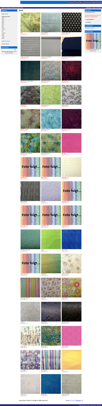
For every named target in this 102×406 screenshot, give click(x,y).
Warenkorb (88, 7)
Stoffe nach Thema (6, 41)
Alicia (22, 32)
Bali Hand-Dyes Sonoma (66, 129)
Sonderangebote (5, 43)
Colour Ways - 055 (65, 201)
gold (3, 24)
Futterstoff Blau (44, 322)
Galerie (94, 2)
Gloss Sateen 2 (24, 370)
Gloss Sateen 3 (44, 370)
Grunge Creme (23, 394)
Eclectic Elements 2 (24, 273)
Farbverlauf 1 (43, 273)
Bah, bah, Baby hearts (45, 81)
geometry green (44, 346)
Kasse (94, 7)
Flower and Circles (65, 273)
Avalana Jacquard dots (66, 32)
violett (3, 37)
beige (3, 18)
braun (3, 20)
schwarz (3, 33)
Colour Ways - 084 (44, 225)
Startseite (71, 2)
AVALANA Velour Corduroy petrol (27, 81)
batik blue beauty (24, 177)
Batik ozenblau (44, 177)
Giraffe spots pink (65, 346)
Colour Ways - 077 (24, 225)
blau (3, 19)
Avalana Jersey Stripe (25, 56)
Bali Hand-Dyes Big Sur (45, 129)
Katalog (8, 7)
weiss (3, 38)
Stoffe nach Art (5, 14)
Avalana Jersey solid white (46, 56)
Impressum (99, 405)
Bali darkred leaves (65, 81)
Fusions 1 (22, 322)
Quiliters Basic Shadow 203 (93, 49)
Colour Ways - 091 (65, 225)
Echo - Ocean (64, 249)
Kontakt (99, 2)
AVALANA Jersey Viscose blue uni (68, 56)
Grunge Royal (44, 394)
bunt (22, 7)
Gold (63, 370)
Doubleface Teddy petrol (25, 249)
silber (3, 34)
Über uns (81, 2)
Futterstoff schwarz (65, 322)
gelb (3, 23)
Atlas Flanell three (44, 32)
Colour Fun (43, 201)
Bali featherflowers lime (45, 105)
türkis (3, 35)
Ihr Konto (99, 7)
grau (3, 26)
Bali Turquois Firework (45, 153)
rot (2, 31)
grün (3, 27)
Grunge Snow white (65, 394)
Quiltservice (88, 2)
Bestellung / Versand (89, 28)
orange (3, 28)
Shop (76, 2)
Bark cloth (64, 153)
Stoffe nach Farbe (15, 7)
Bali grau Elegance (65, 105)
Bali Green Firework (24, 129)
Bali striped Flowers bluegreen (26, 153)
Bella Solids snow (65, 177)
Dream (42, 249)
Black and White (24, 201)
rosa (3, 30)
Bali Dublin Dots (24, 105)
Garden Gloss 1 (24, 346)
